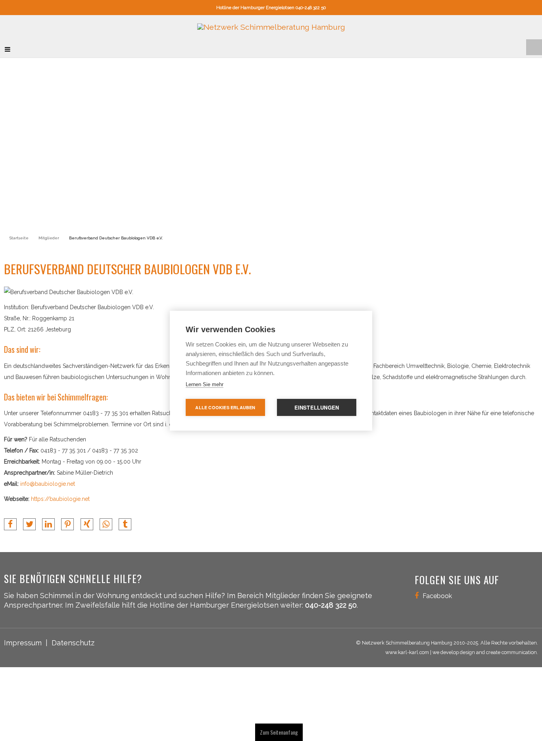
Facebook (437, 590)
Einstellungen (316, 407)
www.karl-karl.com (407, 647)
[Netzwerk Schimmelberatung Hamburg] (271, 24)
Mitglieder (48, 232)
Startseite (19, 232)
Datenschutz (73, 637)
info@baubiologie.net (47, 478)
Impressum (23, 637)
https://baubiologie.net (60, 493)
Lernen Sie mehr (204, 384)
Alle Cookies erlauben (225, 407)
